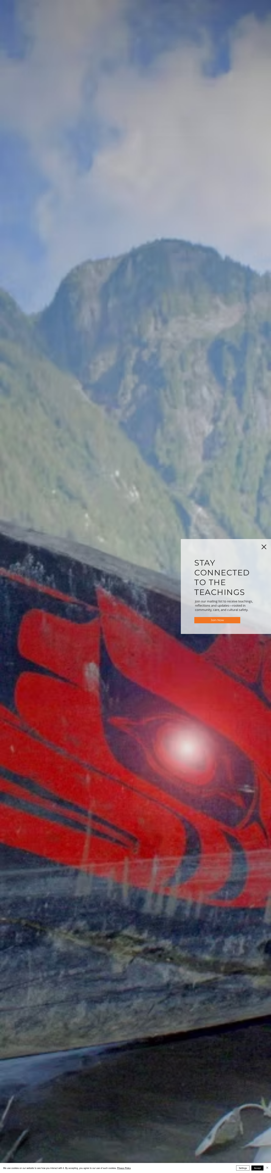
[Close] (267, 1167)
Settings (243, 1168)
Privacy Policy (124, 1168)
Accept (257, 1168)
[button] (264, 547)
